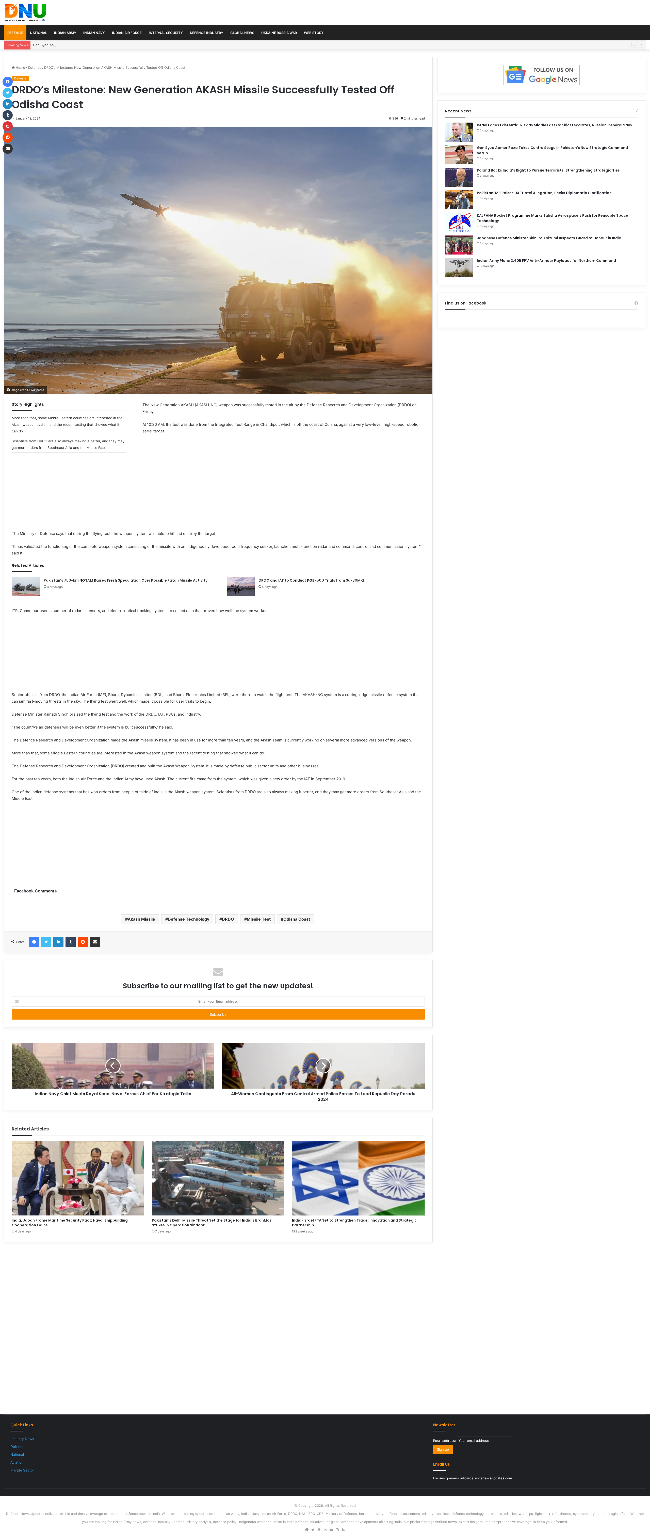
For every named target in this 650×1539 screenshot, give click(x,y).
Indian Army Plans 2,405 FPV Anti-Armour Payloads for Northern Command (546, 260)
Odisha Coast (296, 919)
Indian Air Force (127, 33)
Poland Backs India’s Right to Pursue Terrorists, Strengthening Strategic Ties (548, 170)
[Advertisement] (218, 494)
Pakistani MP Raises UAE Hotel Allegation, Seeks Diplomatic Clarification (544, 192)
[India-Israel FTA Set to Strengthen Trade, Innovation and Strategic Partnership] (358, 1178)
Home (20, 67)
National (38, 33)
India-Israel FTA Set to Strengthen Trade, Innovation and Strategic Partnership (354, 1223)
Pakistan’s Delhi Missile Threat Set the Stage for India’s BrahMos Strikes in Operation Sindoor (212, 1223)
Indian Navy (94, 33)
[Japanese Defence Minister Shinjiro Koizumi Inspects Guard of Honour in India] (459, 245)
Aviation (16, 1462)
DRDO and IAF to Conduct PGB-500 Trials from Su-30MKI (311, 580)
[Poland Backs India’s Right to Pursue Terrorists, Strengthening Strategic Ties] (459, 177)
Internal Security (166, 33)
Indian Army (65, 33)
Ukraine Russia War (279, 33)
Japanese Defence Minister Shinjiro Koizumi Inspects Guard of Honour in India (549, 238)
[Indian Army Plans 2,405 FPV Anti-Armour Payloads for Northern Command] (459, 267)
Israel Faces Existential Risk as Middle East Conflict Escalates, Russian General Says (554, 125)
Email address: (445, 1441)
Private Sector (22, 1470)
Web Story (313, 33)
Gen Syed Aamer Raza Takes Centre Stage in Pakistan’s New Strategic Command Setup (102, 45)
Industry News (22, 1439)
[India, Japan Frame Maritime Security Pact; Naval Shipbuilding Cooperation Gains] (78, 1178)
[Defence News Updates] (26, 12)
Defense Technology (188, 919)
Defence (15, 33)
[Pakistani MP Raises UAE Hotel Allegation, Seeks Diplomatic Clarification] (459, 199)
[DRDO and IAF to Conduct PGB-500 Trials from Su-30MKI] (241, 586)
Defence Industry (206, 33)
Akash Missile (141, 919)
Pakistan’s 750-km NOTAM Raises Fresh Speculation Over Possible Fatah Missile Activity (125, 580)
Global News (242, 33)
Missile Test (259, 919)
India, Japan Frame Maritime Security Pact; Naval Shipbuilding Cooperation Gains (70, 1223)
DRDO (228, 919)
